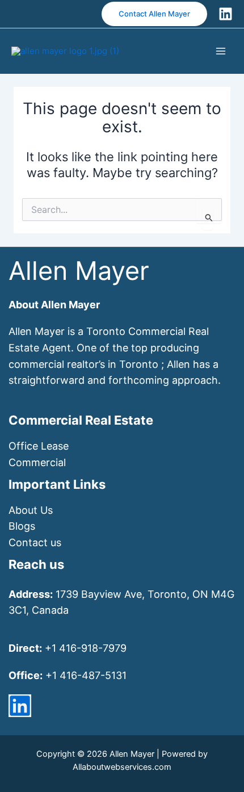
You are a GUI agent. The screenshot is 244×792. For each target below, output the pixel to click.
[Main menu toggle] (221, 51)
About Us (31, 510)
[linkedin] (20, 705)
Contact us (35, 542)
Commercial (37, 462)
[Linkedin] (225, 14)
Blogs (22, 526)
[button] (154, 14)
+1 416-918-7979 (86, 648)
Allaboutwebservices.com (122, 767)
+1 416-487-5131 (86, 675)
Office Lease (39, 446)
